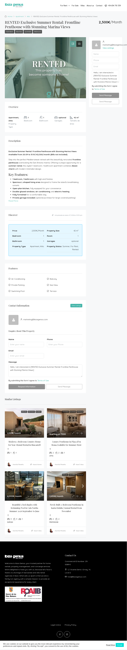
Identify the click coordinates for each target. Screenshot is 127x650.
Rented (19, 32)
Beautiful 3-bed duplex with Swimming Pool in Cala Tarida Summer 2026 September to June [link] (24, 507)
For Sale (75, 5)
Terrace (53, 291)
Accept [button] (119, 645)
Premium (37, 32)
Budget (38, 412)
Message (13, 362)
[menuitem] (112, 5)
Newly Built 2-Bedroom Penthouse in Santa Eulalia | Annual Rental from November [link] (67, 507)
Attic (28, 16)
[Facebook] (60, 634)
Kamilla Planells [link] (18, 464)
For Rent (63, 5)
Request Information (26, 386)
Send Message (64, 386)
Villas (82, 5)
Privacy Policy (70, 625)
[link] (24, 423)
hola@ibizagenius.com (77, 577)
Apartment (20, 16)
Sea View (54, 285)
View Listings (76, 305)
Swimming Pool (18, 291)
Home (10, 16)
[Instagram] (67, 634)
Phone (50, 339)
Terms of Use (43, 380)
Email (11, 350)
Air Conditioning (18, 279)
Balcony (53, 279)
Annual (24, 412)
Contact (99, 5)
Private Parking (18, 285)
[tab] (73, 44)
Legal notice (56, 625)
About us (90, 5)
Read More (13, 201)
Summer (28, 32)
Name (11, 339)
